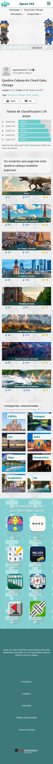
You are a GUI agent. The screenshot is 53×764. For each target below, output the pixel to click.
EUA (29, 95)
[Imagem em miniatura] (6, 48)
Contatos (26, 694)
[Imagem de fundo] (11, 48)
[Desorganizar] (21, 48)
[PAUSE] (45, 48)
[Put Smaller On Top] (26, 48)
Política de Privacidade (26, 718)
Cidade (35, 95)
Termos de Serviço (26, 730)
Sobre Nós (26, 706)
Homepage (14, 10)
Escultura (12, 95)
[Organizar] (16, 48)
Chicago (22, 95)
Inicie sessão (30, 145)
